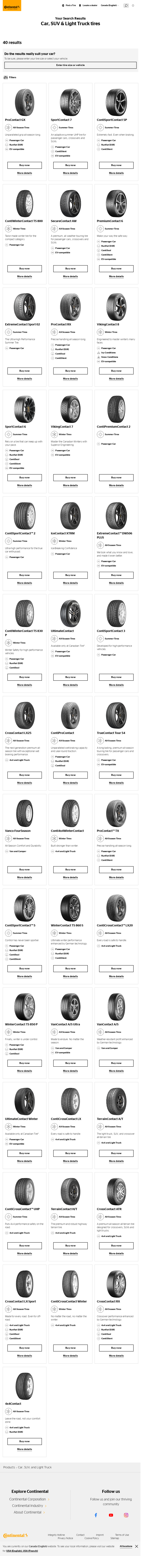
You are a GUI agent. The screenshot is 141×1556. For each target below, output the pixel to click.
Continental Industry (27, 1506)
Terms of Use (122, 1535)
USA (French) (30, 1551)
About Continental (27, 1512)
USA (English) (14, 1551)
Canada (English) (109, 5)
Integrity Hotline (56, 1535)
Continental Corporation (27, 1499)
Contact (80, 1535)
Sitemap (115, 1538)
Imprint (100, 1535)
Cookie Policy (92, 1538)
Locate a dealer (90, 5)
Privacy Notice (65, 1538)
